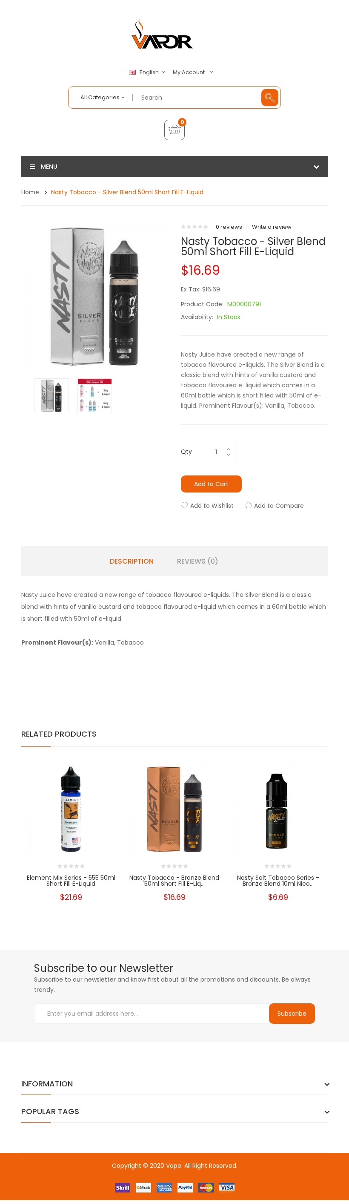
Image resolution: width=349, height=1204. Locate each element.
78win (243, 1174)
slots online (120, 1182)
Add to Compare (279, 505)
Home (30, 192)
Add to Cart (211, 484)
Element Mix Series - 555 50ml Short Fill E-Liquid (71, 880)
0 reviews (229, 227)
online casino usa (160, 1174)
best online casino (210, 1174)
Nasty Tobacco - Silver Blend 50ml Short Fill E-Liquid (127, 192)
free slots (92, 1182)
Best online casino (111, 1174)
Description (132, 561)
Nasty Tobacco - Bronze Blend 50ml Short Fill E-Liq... (174, 880)
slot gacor (154, 1191)
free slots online (158, 1182)
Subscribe (291, 1013)
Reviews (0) (197, 561)
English (150, 72)
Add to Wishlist (212, 505)
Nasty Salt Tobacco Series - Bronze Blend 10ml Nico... (278, 880)
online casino (198, 1182)
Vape (173, 1165)
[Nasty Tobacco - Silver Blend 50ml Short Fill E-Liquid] (51, 395)
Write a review (272, 227)
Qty (186, 451)
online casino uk (289, 1174)
